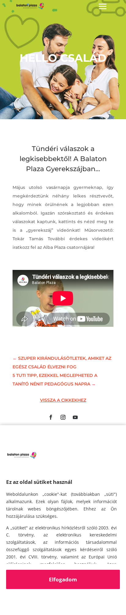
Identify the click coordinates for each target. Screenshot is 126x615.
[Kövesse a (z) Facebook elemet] (51, 417)
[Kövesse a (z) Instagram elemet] (63, 417)
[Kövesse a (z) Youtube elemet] (75, 417)
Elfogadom (63, 579)
